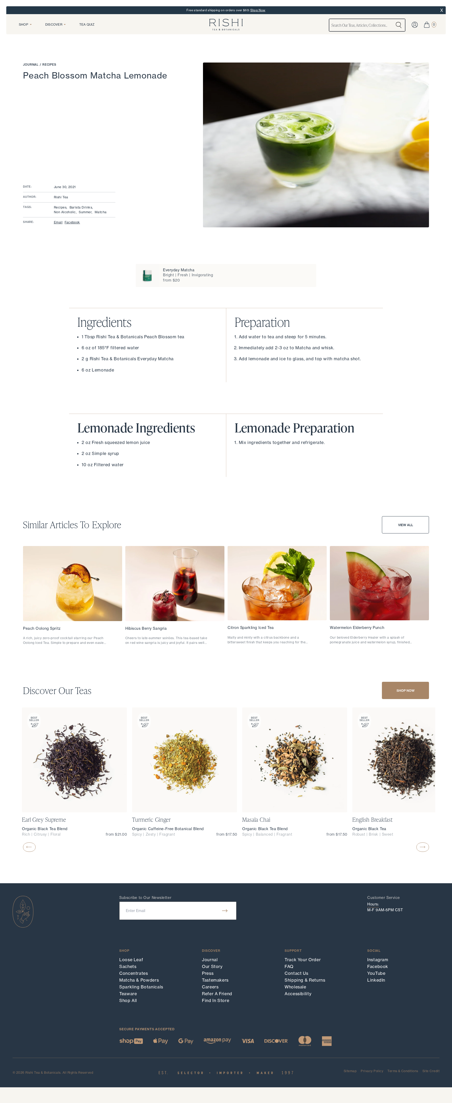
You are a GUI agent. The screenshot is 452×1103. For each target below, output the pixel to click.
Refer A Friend (217, 994)
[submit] (224, 910)
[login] (415, 24)
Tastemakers (215, 980)
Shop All (128, 1000)
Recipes (49, 64)
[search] (399, 25)
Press (207, 973)
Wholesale (295, 987)
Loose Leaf (131, 960)
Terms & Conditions (402, 1071)
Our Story (212, 966)
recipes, (60, 207)
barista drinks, (81, 207)
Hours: (373, 904)
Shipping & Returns (305, 980)
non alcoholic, (65, 212)
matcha (101, 212)
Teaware (128, 994)
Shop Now (257, 10)
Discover (53, 24)
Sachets (127, 966)
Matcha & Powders (139, 980)
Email (58, 222)
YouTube (376, 973)
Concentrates (133, 973)
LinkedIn (376, 980)
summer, (85, 212)
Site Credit (430, 1071)
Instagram (377, 960)
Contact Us (296, 973)
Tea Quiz (86, 24)
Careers (210, 987)
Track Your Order (303, 960)
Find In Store (215, 1000)
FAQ (289, 966)
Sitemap (350, 1071)
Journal (31, 64)
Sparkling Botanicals (141, 987)
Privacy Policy (372, 1071)
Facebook (72, 222)
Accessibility (298, 994)
